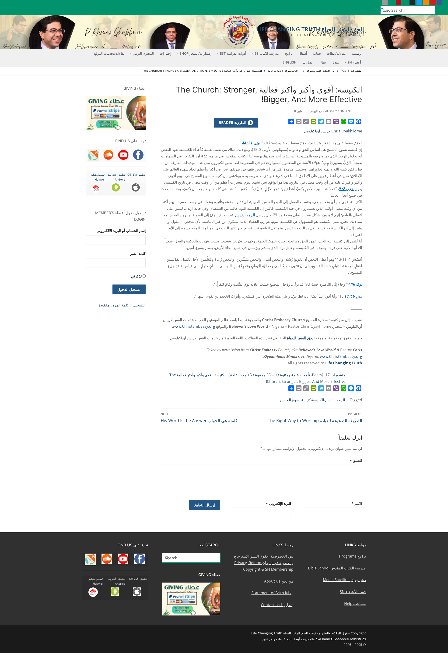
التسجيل (139, 305)
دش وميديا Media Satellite (344, 579)
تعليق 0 (299, 111)
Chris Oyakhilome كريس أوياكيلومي (333, 131)
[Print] (298, 121)
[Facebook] (358, 121)
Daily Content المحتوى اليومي (331, 111)
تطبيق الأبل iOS (136, 175)
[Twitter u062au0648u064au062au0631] (419, 2)
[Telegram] (321, 121)
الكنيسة (318, 399)
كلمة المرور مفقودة (113, 305)
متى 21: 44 (251, 143)
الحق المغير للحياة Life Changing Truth (310, 29)
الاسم (357, 503)
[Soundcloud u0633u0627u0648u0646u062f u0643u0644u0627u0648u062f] (426, 2)
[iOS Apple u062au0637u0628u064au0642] (385, 2)
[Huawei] (378, 2)
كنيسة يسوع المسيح (295, 399)
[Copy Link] (306, 121)
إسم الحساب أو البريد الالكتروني (121, 230)
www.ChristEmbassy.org (194, 326)
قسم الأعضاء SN (353, 591)
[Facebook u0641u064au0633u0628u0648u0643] (439, 2)
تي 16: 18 (352, 296)
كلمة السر (138, 253)
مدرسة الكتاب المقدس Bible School (337, 568)
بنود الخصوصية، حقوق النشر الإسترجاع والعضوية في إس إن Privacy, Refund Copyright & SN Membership (263, 563)
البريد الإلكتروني (278, 503)
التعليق (356, 460)
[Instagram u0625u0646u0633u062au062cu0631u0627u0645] (412, 2)
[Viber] (336, 121)
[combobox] (407, 10)
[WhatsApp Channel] (405, 2)
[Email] (328, 121)
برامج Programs (352, 556)
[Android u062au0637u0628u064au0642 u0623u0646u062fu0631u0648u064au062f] (391, 2)
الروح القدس (335, 399)
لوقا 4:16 (355, 284)
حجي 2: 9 (346, 188)
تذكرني (136, 276)
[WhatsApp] (343, 121)
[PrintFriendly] (313, 121)
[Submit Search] (382, 10)
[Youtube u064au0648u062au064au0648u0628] (432, 2)
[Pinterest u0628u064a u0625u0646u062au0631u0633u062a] (398, 2)
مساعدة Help (355, 603)
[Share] (291, 121)
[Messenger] (351, 121)
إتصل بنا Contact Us (277, 604)
